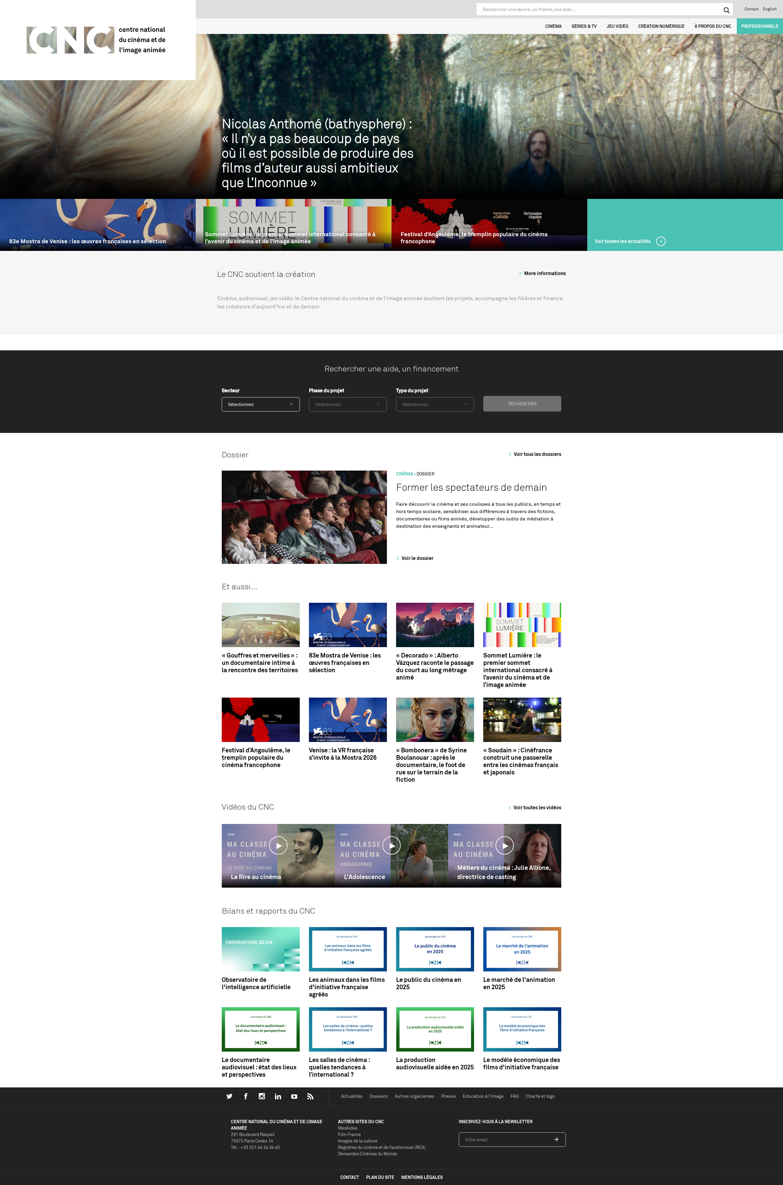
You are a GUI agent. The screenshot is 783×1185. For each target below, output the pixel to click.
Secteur (230, 390)
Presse (448, 1096)
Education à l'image (483, 1096)
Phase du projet (326, 390)
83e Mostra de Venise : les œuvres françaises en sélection (87, 241)
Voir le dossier (417, 558)
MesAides (347, 1128)
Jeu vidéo (617, 26)
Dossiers (378, 1096)
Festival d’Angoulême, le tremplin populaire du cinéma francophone (474, 238)
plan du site (380, 1177)
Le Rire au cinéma (256, 877)
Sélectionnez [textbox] (241, 404)
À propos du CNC (713, 26)
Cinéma (553, 26)
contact (349, 1177)
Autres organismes (414, 1096)
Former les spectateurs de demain (471, 487)
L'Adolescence (364, 877)
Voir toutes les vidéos (537, 807)
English (770, 8)
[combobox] (261, 404)
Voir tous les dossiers (537, 454)
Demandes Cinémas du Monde (367, 1153)
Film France (349, 1134)
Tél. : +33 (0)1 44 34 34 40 (255, 1147)
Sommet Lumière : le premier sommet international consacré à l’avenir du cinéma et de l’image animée (290, 238)
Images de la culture (357, 1140)
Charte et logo (540, 1096)
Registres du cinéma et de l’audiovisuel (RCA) (381, 1147)
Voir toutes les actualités (623, 241)
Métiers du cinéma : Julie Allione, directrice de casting (504, 872)
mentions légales (422, 1177)
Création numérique (661, 26)
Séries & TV (584, 26)
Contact (751, 8)
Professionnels (759, 26)
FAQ (514, 1096)
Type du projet (412, 390)
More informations (544, 273)
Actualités (351, 1096)
